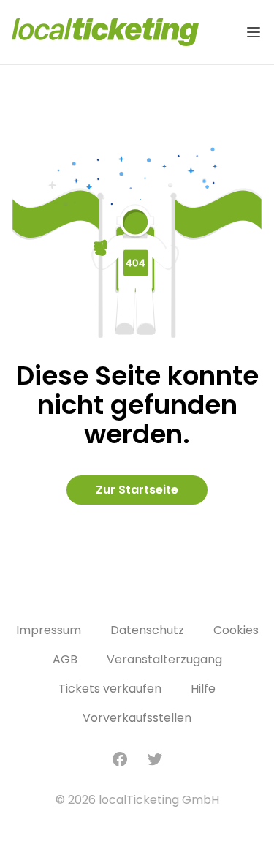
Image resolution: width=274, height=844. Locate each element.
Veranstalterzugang (164, 659)
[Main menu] (253, 32)
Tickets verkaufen (109, 688)
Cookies (236, 630)
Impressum (48, 630)
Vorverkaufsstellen (137, 717)
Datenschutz (147, 630)
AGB (65, 659)
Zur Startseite (137, 489)
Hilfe (203, 688)
